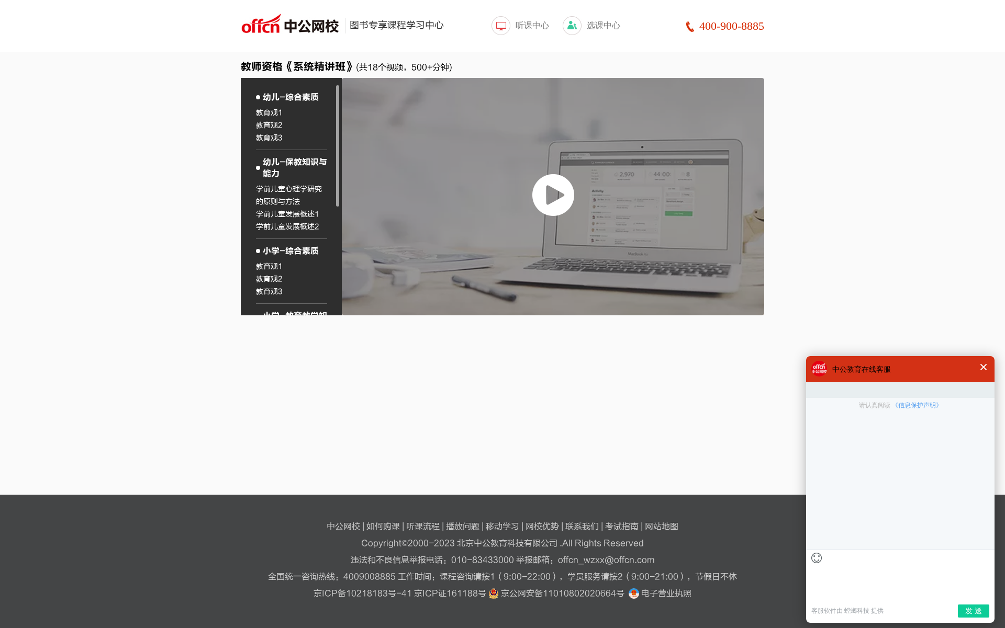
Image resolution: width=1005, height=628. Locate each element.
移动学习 (502, 526)
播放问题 (462, 526)
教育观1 (269, 112)
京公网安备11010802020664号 (562, 593)
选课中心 (603, 25)
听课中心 (532, 25)
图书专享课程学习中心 (397, 25)
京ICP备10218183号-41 (363, 593)
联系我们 (582, 526)
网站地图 (661, 526)
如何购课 (383, 526)
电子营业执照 (665, 593)
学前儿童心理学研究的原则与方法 (289, 195)
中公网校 (343, 526)
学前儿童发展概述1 (287, 214)
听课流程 (423, 526)
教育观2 (269, 125)
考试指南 (622, 526)
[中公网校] (290, 25)
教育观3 (269, 137)
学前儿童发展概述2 (287, 226)
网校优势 (542, 526)
